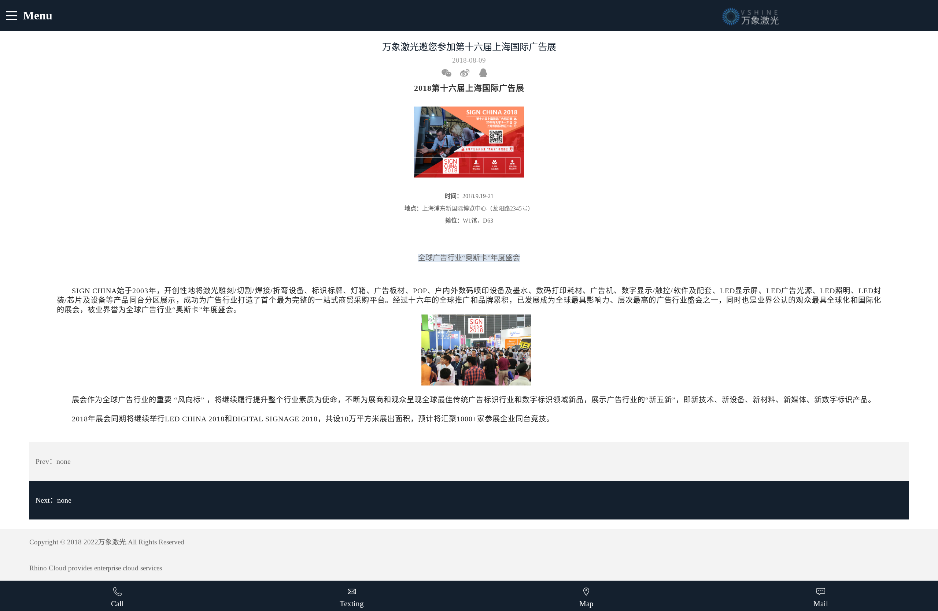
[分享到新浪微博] (468, 72)
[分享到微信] (450, 72)
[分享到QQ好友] (486, 72)
